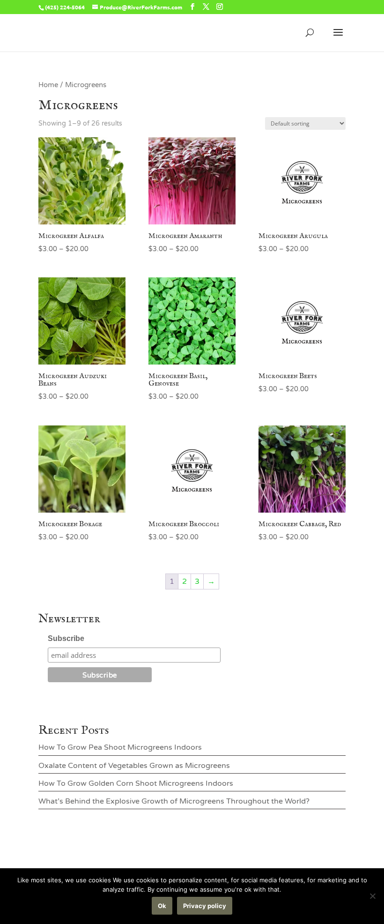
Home (48, 85)
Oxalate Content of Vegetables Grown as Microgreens (134, 765)
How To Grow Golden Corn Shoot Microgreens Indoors (135, 783)
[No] (372, 896)
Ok (162, 905)
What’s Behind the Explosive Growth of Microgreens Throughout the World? (174, 801)
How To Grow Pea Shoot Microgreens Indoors (120, 747)
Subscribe (66, 638)
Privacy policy (204, 905)
